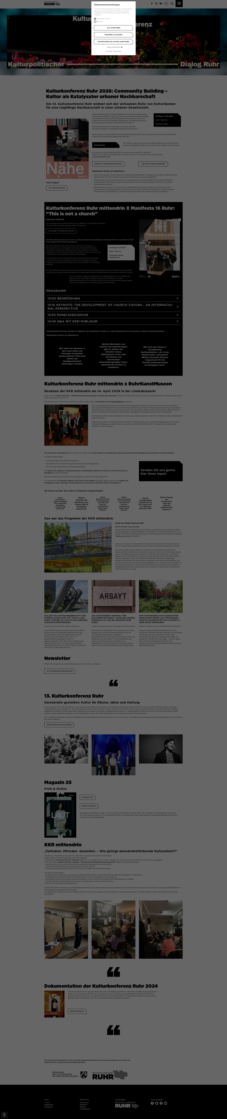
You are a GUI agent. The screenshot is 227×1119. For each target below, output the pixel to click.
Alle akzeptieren (113, 28)
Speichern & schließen (113, 34)
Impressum (109, 51)
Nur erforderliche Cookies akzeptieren (113, 41)
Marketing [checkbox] (100, 21)
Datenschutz (117, 51)
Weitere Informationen (113, 47)
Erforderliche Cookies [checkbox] (103, 18)
